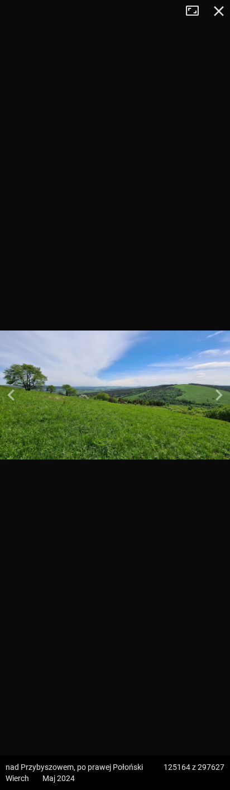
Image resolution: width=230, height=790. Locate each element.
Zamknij (219, 11)
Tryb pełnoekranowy (196, 11)
